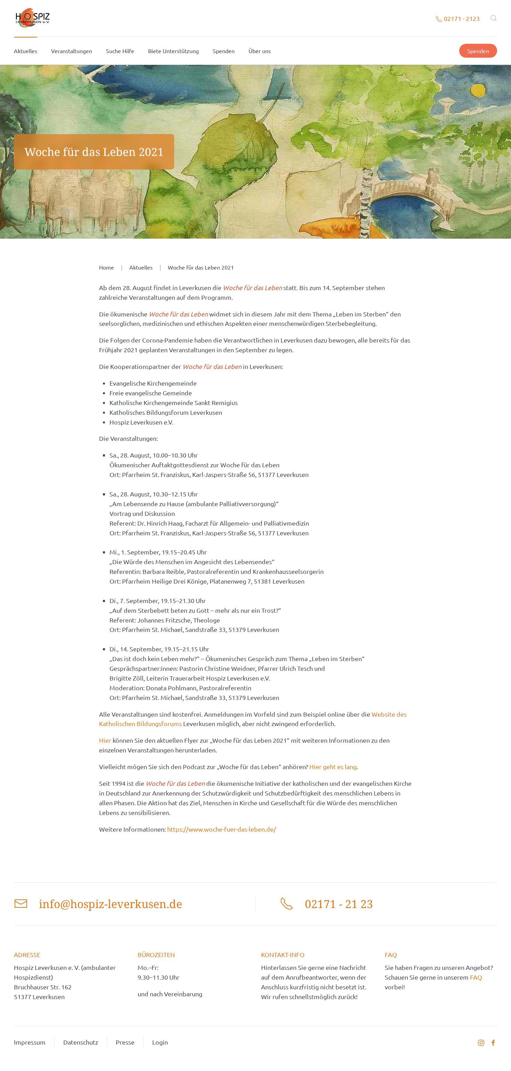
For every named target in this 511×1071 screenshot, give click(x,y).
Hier (106, 740)
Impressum (30, 1042)
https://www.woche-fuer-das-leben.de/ (221, 829)
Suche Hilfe (120, 50)
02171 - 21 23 (339, 903)
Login (160, 1042)
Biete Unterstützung (173, 50)
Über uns (260, 50)
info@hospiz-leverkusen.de (110, 903)
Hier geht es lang (333, 766)
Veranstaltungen (71, 50)
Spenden (224, 50)
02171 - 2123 (461, 18)
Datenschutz (80, 1042)
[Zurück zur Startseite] (32, 18)
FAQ (476, 977)
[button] (493, 18)
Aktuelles (25, 50)
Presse (125, 1042)
